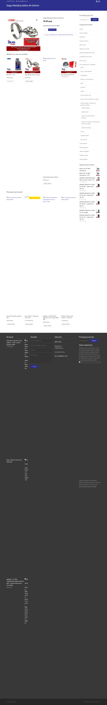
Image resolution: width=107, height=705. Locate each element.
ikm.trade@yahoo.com (61, 356)
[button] (37, 19)
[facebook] (97, 1)
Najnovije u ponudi (84, 49)
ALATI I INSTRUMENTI (86, 71)
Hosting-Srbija (96, 701)
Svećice (82, 131)
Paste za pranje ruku (85, 95)
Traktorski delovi (84, 135)
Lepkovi (82, 91)
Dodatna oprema (84, 41)
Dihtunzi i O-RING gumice (86, 79)
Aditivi (81, 67)
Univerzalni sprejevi (86, 127)
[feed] (99, 1)
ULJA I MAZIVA (83, 143)
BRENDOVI (82, 37)
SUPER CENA (83, 60)
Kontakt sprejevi (85, 108)
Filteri (81, 83)
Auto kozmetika (83, 33)
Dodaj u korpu (52, 29)
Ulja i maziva (83, 139)
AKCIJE (81, 29)
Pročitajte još (10, 81)
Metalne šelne (53, 34)
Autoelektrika (83, 75)
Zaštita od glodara (84, 151)
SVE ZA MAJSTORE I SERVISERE (87, 64)
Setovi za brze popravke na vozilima (89, 99)
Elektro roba (83, 45)
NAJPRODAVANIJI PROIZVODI (65, 34)
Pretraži (95, 19)
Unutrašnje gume (84, 147)
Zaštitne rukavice (84, 155)
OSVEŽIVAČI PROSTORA (86, 56)
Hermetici (82, 87)
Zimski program (83, 159)
